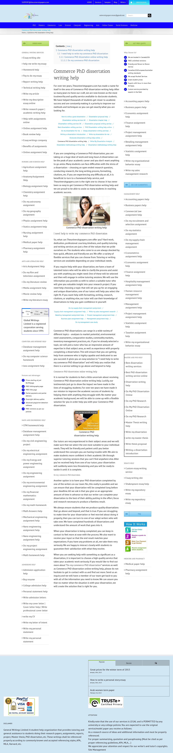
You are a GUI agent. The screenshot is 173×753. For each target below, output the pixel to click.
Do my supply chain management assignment (85, 308)
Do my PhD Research (136, 400)
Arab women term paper (102, 690)
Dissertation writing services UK (74, 120)
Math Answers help (32, 511)
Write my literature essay (35, 299)
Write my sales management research (102, 311)
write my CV (29, 616)
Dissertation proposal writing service (98, 124)
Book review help (32, 134)
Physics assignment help (35, 220)
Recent (128, 663)
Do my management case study (86, 322)
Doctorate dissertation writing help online (85, 138)
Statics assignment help (35, 226)
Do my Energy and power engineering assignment (32, 463)
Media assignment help (34, 287)
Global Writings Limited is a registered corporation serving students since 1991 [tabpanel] (35, 325)
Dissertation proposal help (98, 117)
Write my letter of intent (35, 622)
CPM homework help (33, 425)
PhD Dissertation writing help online (98, 127)
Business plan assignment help (72, 319)
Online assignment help (35, 128)
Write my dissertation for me (99, 134)
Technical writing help (34, 87)
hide (68, 46)
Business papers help (135, 107)
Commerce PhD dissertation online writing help (75, 371)
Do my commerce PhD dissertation (84, 565)
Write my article (31, 93)
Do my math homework (34, 505)
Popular (102, 662)
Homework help (31, 69)
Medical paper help (32, 242)
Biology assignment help (35, 186)
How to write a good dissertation (73, 117)
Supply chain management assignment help (70, 311)
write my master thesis (137, 437)
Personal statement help (35, 591)
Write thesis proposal (136, 443)
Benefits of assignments (35, 146)
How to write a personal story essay (108, 679)
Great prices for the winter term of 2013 (110, 669)
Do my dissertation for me (70, 131)
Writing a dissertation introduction (73, 134)
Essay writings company (35, 140)
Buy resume (29, 579)
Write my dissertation (136, 431)
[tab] (26, 312)
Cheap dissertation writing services (96, 131)
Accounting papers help (137, 101)
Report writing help (33, 81)
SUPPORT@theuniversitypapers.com (35, 2)
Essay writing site (31, 57)
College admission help (34, 585)
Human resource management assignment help (133, 294)
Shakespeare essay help (137, 483)
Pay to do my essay (32, 75)
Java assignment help (33, 365)
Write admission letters (34, 597)
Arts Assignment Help (34, 266)
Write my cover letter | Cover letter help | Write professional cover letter (35, 607)
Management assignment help (98, 319)
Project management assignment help (100, 315)
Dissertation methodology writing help (71, 145)
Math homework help (34, 555)
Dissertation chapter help (98, 120)
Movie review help (32, 293)
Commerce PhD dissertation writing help (72, 141)
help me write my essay (34, 63)
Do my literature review (35, 281)
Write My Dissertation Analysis (101, 141)
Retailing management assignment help (69, 315)
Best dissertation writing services (70, 127)
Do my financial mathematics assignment (31, 495)
